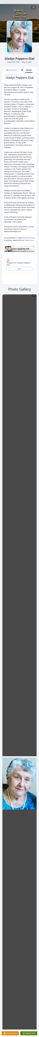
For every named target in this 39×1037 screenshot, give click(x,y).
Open (19, 269)
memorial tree (29, 238)
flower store (29, 240)
